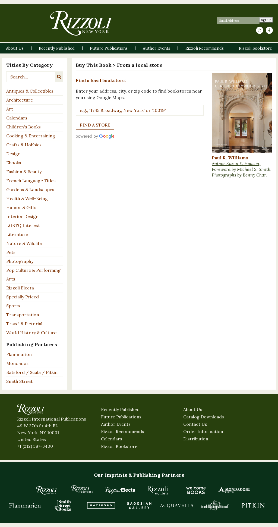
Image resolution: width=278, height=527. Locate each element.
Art (9, 109)
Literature (17, 234)
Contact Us (195, 424)
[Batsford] (101, 505)
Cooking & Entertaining (30, 135)
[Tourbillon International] (215, 505)
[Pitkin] (253, 505)
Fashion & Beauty (24, 171)
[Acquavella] (177, 505)
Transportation (22, 314)
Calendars (16, 118)
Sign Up (266, 20)
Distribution (195, 438)
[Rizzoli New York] (81, 23)
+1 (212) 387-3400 (35, 446)
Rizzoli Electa (20, 288)
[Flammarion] (25, 505)
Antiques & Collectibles (29, 91)
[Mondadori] (234, 490)
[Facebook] (269, 30)
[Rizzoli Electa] (120, 490)
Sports (13, 305)
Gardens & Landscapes (30, 189)
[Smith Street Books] (63, 505)
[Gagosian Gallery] (139, 505)
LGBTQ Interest (23, 225)
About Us (192, 409)
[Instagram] (259, 30)
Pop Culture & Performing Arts (33, 274)
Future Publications (121, 416)
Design (13, 153)
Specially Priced (22, 296)
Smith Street (19, 381)
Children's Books (23, 127)
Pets (10, 252)
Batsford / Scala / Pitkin (32, 372)
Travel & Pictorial (24, 323)
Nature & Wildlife (24, 243)
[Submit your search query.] (59, 76)
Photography (19, 261)
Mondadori (18, 363)
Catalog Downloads (203, 416)
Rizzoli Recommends (122, 431)
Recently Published (120, 409)
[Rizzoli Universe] (82, 489)
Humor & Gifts (21, 207)
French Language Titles (31, 180)
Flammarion (19, 354)
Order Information (203, 431)
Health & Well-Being (27, 198)
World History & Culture (31, 332)
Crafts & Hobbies (24, 144)
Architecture (19, 100)
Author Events (116, 424)
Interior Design (22, 216)
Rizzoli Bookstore (119, 446)
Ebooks (13, 162)
